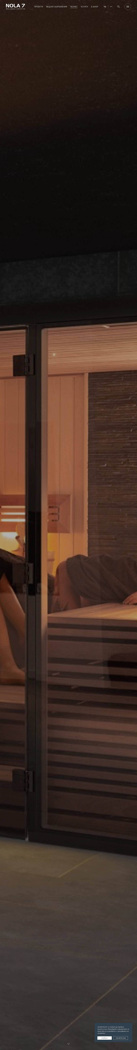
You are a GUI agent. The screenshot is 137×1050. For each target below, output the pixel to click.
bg (105, 6)
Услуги (84, 7)
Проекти (38, 7)
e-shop (94, 7)
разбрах (105, 1038)
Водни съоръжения (56, 7)
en (111, 6)
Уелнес (74, 7)
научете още (121, 1038)
